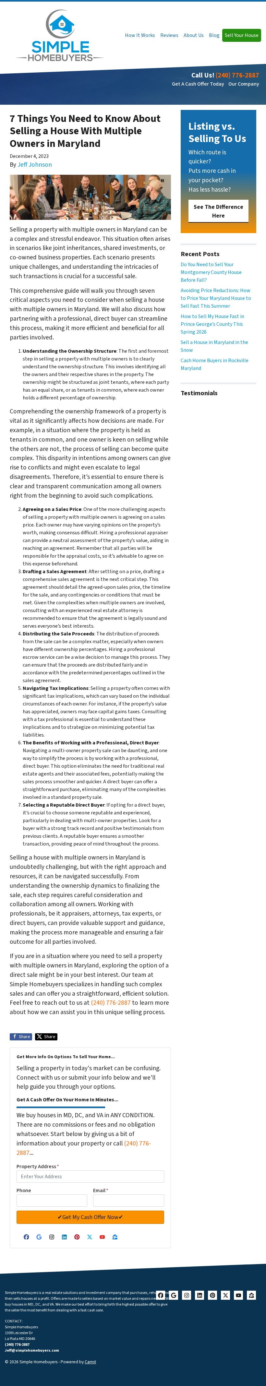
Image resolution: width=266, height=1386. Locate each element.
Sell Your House (242, 35)
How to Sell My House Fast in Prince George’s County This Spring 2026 (212, 324)
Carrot (90, 1362)
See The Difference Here (218, 211)
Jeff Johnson (35, 164)
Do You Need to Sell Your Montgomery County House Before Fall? (211, 272)
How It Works (140, 35)
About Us (194, 35)
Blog (214, 35)
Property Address (38, 1166)
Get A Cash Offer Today (198, 84)
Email (100, 1190)
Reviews (169, 35)
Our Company (243, 84)
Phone (24, 1190)
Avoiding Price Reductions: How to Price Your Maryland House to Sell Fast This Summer (216, 298)
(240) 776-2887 (237, 75)
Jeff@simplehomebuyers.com (32, 1350)
